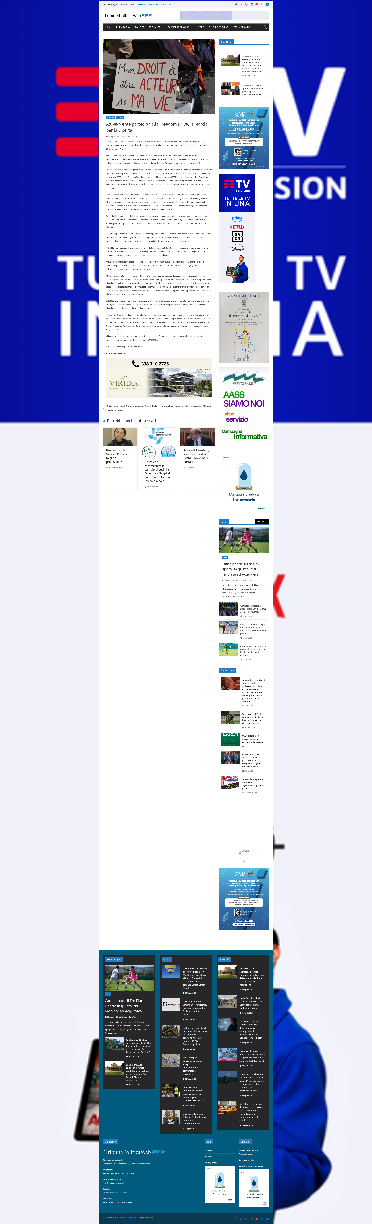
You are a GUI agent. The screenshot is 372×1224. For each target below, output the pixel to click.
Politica (139, 27)
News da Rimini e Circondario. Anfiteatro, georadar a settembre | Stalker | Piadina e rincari (195, 1008)
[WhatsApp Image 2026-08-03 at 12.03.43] (244, 109)
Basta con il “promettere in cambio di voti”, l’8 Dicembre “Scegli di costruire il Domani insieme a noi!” (158, 471)
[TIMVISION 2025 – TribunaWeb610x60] (224, 12)
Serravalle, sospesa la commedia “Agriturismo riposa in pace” (252, 784)
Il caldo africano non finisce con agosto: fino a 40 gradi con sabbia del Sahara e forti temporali (252, 1056)
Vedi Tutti (262, 521)
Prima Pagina (123, 27)
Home (108, 27)
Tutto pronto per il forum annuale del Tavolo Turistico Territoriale (132, 408)
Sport (200, 27)
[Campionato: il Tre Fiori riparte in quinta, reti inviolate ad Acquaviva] (244, 540)
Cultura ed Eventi (219, 27)
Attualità (154, 27)
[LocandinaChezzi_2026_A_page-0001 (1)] (244, 294)
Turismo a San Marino (248, 1160)
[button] (161, 27)
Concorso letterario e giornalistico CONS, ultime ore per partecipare (253, 608)
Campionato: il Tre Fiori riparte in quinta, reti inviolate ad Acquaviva (241, 569)
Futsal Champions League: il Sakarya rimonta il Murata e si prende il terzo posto (253, 629)
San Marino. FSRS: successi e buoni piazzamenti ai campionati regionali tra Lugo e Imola (252, 760)
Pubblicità (209, 1156)
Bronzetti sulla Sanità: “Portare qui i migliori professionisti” (120, 456)
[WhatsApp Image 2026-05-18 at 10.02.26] (244, 369)
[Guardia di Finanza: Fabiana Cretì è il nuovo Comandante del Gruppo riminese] (171, 1121)
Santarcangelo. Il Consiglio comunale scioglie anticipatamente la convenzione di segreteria (193, 1065)
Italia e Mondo (242, 27)
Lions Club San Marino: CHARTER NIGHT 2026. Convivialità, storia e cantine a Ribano (253, 96)
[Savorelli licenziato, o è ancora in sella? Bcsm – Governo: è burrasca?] (197, 429)
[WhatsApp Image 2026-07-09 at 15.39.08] (244, 454)
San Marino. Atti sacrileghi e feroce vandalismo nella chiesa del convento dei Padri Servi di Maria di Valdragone (138, 1072)
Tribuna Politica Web (129, 136)
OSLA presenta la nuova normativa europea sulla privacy (252, 738)
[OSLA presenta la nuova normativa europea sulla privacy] (230, 741)
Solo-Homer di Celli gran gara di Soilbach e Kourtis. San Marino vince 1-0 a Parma (253, 719)
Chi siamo (209, 1150)
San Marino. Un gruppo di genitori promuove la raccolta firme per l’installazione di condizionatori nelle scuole (251, 1112)
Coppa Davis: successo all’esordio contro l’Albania (186, 406)
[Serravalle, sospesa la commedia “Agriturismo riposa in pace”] (230, 786)
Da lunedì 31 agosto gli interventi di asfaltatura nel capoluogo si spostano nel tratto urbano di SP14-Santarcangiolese (195, 1036)
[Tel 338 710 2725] (159, 360)
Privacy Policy (211, 1162)
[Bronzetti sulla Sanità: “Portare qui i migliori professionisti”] (120, 429)
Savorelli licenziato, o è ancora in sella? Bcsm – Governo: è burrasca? (197, 456)
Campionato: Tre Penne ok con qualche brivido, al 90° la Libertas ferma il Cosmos (253, 651)
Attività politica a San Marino (251, 1166)
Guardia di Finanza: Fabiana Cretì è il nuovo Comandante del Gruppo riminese (195, 1118)
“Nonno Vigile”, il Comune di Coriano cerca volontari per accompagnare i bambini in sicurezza (193, 1094)
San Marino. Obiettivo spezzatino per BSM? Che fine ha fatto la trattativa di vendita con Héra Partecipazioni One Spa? (138, 1046)
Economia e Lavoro (178, 27)
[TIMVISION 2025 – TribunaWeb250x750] (237, 176)
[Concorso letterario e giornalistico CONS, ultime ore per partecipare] (228, 610)
